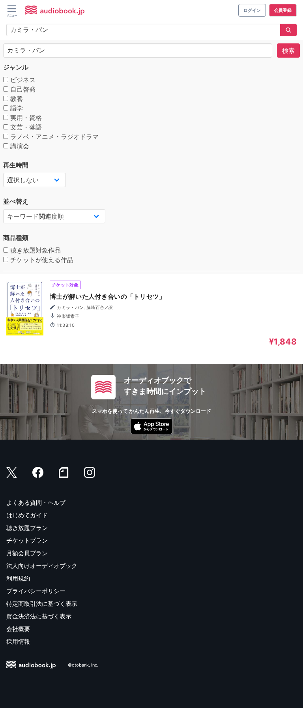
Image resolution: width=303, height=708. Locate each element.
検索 (288, 50)
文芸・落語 (25, 127)
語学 (15, 108)
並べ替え (15, 201)
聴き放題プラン (27, 528)
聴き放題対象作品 (34, 250)
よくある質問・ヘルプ (35, 502)
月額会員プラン (27, 553)
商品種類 (15, 238)
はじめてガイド (27, 515)
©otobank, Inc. (83, 665)
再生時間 (15, 165)
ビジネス (22, 80)
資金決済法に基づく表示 (38, 616)
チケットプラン (27, 540)
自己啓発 (22, 89)
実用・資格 (25, 118)
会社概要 (18, 629)
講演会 (18, 146)
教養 (15, 99)
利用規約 (18, 578)
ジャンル (15, 67)
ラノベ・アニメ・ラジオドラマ (53, 136)
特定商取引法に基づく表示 (41, 603)
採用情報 (18, 641)
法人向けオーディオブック (41, 565)
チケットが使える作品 (40, 260)
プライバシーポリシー (35, 591)
